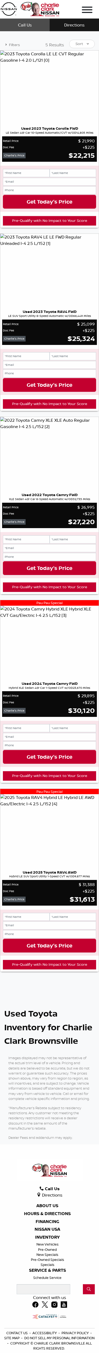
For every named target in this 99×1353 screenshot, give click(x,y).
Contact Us (17, 1332)
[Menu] (87, 11)
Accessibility (45, 1332)
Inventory (47, 1237)
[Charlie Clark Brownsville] (30, 8)
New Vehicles (47, 1244)
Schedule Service (47, 1277)
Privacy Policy (75, 1332)
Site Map (12, 1338)
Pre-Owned (47, 1249)
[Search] (89, 1289)
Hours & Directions (47, 1213)
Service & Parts (47, 1270)
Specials (47, 1264)
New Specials (47, 1254)
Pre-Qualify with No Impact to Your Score (49, 220)
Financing (47, 1221)
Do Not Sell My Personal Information (59, 1338)
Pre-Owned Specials (47, 1259)
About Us (47, 1205)
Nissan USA (47, 1229)
